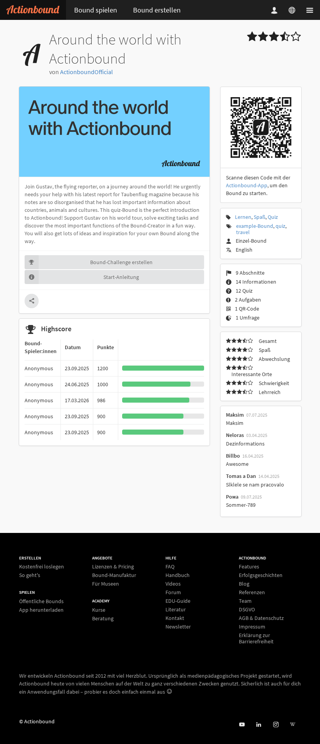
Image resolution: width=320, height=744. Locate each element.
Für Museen (105, 583)
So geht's (29, 575)
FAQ (169, 566)
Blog (244, 583)
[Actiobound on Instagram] (275, 724)
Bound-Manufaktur (114, 575)
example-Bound (254, 225)
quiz (280, 225)
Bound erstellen (157, 9)
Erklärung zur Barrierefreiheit (256, 638)
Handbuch (177, 575)
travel (243, 232)
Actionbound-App (246, 185)
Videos (173, 583)
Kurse (98, 610)
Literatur (175, 609)
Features (249, 566)
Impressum (252, 626)
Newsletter (178, 626)
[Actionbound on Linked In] (258, 724)
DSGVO (247, 609)
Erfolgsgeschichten (261, 575)
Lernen (243, 216)
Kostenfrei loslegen (41, 566)
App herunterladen (41, 609)
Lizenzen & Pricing (113, 566)
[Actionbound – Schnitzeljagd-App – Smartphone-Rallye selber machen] (33, 10)
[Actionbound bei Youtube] (242, 724)
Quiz (273, 216)
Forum (173, 592)
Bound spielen (95, 9)
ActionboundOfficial (86, 72)
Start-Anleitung (121, 277)
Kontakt (174, 617)
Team (245, 600)
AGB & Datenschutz (261, 617)
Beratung (103, 618)
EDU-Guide (177, 600)
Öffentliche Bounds (41, 601)
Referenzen (252, 592)
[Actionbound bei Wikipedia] (292, 724)
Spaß (259, 216)
